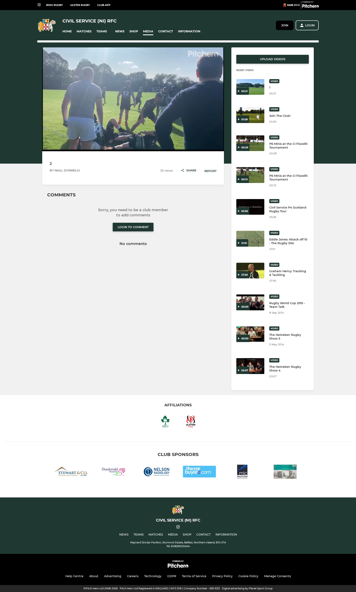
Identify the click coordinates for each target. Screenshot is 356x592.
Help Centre (74, 576)
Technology (153, 576)
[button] (67, 31)
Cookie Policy (248, 576)
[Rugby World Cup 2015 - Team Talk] (250, 302)
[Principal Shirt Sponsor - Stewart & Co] (70, 472)
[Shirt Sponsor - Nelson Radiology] (156, 472)
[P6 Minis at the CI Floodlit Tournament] (250, 143)
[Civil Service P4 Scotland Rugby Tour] (250, 207)
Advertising (112, 576)
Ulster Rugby (80, 5)
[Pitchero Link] (310, 6)
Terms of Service (194, 576)
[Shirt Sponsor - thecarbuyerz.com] (199, 472)
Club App (103, 5)
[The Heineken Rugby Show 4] (250, 366)
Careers (132, 576)
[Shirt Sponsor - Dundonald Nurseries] (113, 472)
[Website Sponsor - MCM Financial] (285, 472)
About (93, 576)
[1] (250, 87)
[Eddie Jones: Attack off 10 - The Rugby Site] (250, 239)
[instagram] (39, 5)
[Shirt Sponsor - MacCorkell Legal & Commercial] (242, 472)
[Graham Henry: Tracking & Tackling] (250, 271)
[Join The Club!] (250, 115)
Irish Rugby (54, 5)
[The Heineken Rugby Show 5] (250, 334)
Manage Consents (277, 576)
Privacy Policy (222, 576)
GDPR (171, 576)
